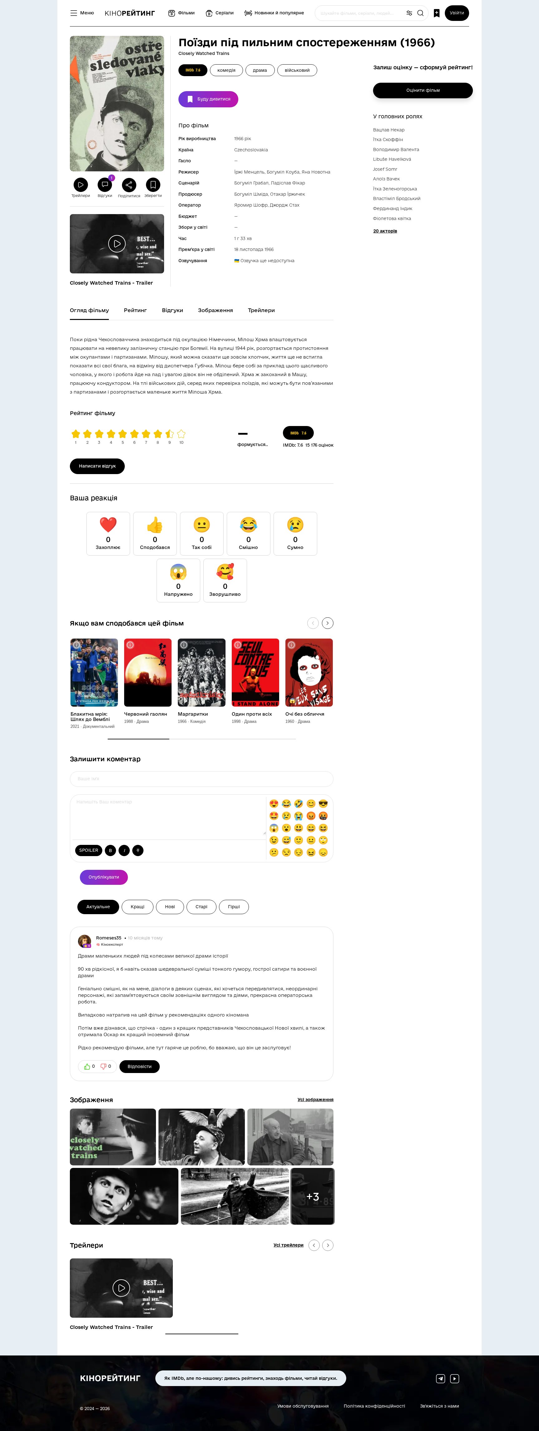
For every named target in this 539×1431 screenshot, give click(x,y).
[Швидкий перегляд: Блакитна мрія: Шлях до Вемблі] (76, 645)
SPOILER (88, 850)
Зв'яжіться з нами (439, 1406)
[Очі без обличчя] (309, 673)
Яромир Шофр (251, 205)
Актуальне (98, 906)
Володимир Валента (396, 149)
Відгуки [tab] (172, 310)
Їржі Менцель (249, 171)
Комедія (226, 70)
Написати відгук (97, 465)
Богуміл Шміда (251, 194)
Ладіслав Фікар (288, 182)
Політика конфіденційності (374, 1406)
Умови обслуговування (303, 1406)
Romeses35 (109, 937)
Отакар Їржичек (287, 194)
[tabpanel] (201, 364)
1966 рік (242, 138)
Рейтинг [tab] (135, 310)
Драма (260, 70)
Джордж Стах (284, 205)
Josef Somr (385, 169)
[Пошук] (420, 13)
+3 (312, 1196)
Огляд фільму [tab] (89, 310)
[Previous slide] (314, 1245)
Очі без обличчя (304, 714)
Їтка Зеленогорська (395, 188)
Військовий (297, 70)
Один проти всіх (252, 714)
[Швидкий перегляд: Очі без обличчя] (291, 645)
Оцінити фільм (423, 90)
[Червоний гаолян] (148, 673)
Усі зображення (315, 1099)
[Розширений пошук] (409, 13)
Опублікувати (104, 877)
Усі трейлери (288, 1244)
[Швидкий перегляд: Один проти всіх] (238, 645)
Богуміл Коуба (283, 171)
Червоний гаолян (145, 714)
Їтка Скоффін (388, 139)
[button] (113, 1137)
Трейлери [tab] (261, 310)
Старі (201, 906)
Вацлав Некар (389, 129)
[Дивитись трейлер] (117, 243)
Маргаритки (193, 714)
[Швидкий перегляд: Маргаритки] (184, 645)
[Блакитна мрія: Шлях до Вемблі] (94, 673)
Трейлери (86, 1245)
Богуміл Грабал (251, 182)
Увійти (457, 12)
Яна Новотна (316, 171)
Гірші (234, 906)
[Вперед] (327, 623)
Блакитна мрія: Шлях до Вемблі (90, 717)
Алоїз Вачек (386, 178)
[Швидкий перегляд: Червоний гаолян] (130, 645)
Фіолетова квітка (392, 218)
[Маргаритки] (201, 673)
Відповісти (140, 1066)
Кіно (129, 13)
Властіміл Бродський (396, 198)
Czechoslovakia (251, 149)
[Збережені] (437, 13)
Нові (170, 906)
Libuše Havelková (392, 159)
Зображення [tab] (215, 310)
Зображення (91, 1099)
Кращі (137, 906)
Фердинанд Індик (392, 208)
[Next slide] (327, 1245)
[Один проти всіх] (255, 673)
